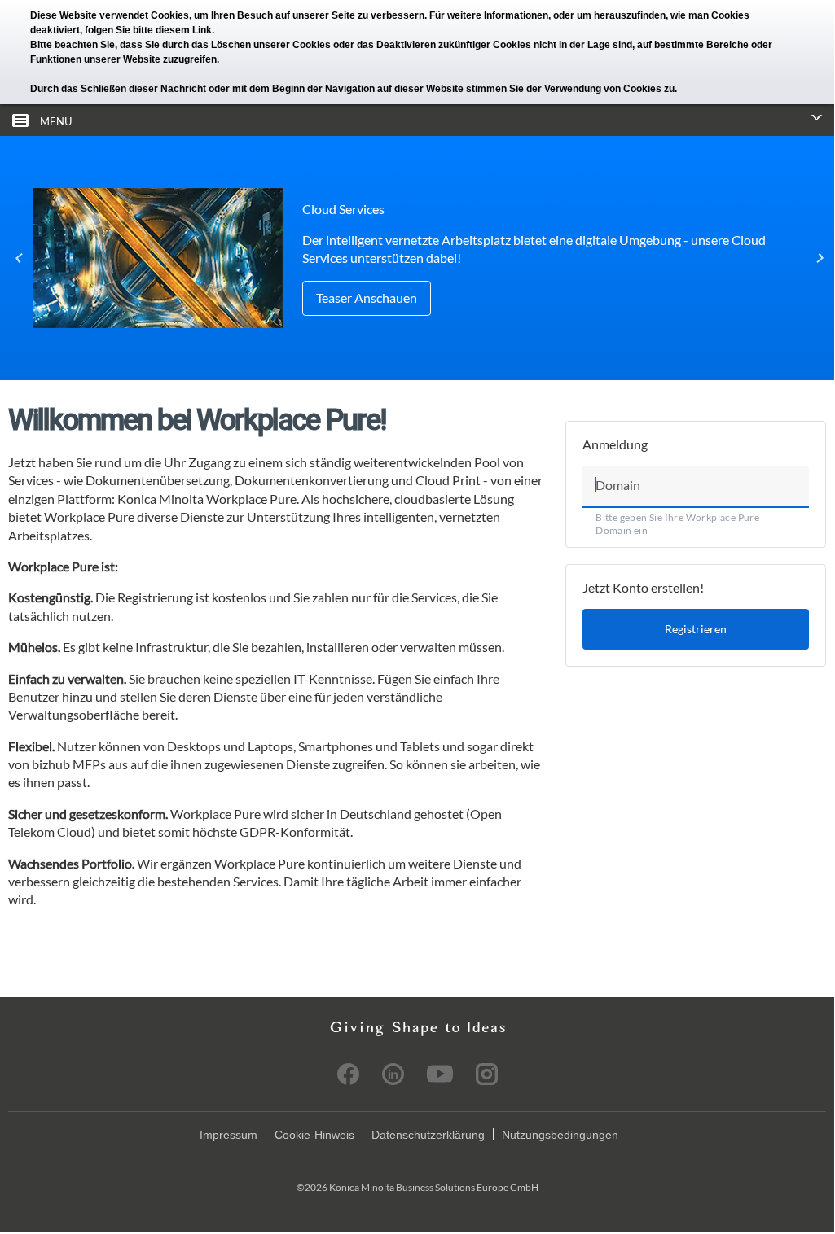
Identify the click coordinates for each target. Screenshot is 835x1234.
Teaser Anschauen (366, 297)
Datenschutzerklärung (428, 1134)
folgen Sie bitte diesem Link (148, 30)
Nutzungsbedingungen (560, 1134)
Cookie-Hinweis (314, 1134)
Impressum (228, 1134)
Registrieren (696, 629)
